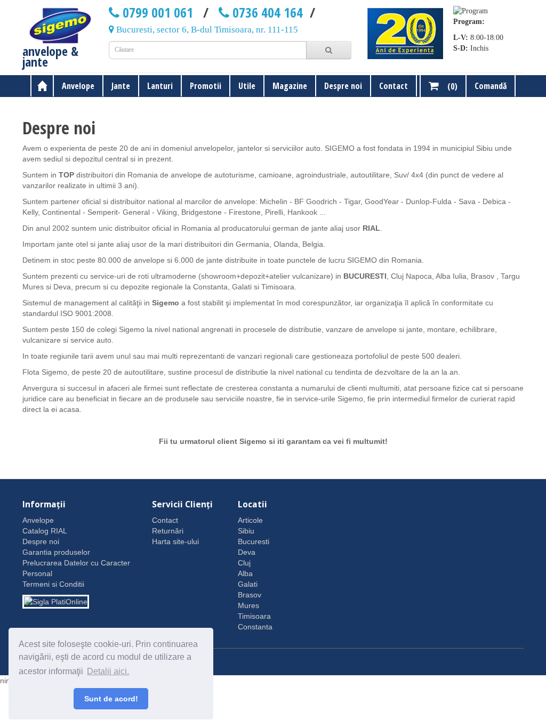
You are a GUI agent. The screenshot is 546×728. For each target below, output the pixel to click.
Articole (250, 520)
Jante (120, 86)
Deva (246, 552)
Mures (248, 605)
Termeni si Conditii (53, 584)
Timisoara (254, 616)
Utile (246, 86)
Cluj (244, 563)
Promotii (205, 86)
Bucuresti (253, 541)
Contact (393, 86)
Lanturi (160, 86)
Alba (245, 573)
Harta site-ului (175, 541)
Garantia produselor (56, 552)
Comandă (491, 86)
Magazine (289, 86)
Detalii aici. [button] (108, 671)
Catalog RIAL (44, 531)
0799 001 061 (156, 12)
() (448, 86)
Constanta (255, 626)
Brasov (249, 595)
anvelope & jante (50, 55)
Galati (248, 584)
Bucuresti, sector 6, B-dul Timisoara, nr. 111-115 (206, 30)
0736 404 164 (266, 12)
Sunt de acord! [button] (111, 698)
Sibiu (246, 531)
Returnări (167, 531)
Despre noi (343, 86)
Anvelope (78, 86)
